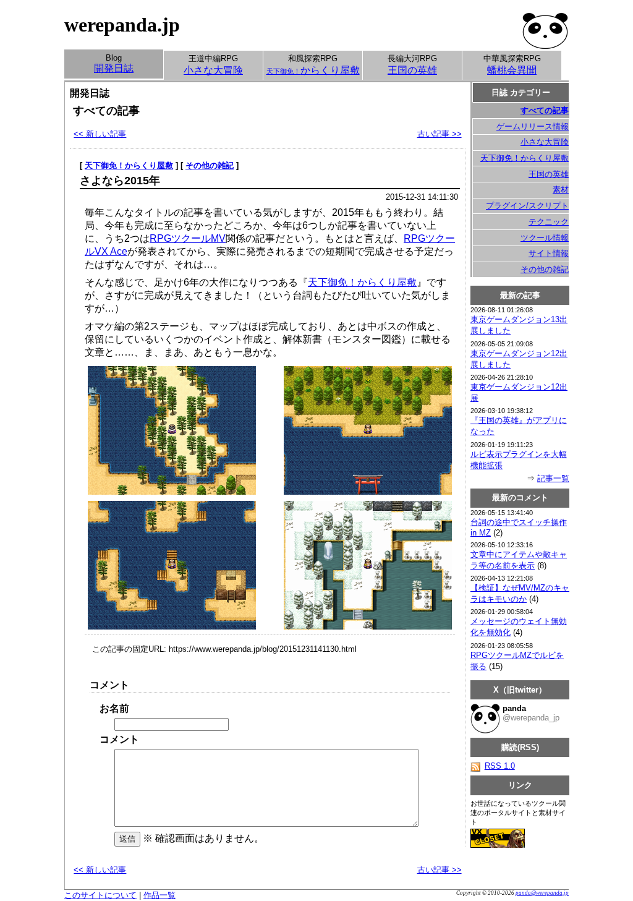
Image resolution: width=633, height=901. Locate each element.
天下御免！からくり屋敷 (129, 165)
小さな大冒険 (544, 142)
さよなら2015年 (120, 180)
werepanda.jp (122, 25)
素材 (561, 189)
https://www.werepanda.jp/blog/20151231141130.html (263, 649)
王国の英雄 (549, 174)
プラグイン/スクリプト (527, 205)
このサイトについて (100, 895)
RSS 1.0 (500, 766)
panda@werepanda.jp (542, 893)
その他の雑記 (209, 165)
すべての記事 (544, 110)
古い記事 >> (439, 134)
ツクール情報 (544, 237)
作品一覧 (159, 895)
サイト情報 (549, 253)
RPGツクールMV (188, 238)
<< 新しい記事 (100, 134)
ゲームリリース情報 (532, 126)
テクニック (549, 221)
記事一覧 (553, 478)
